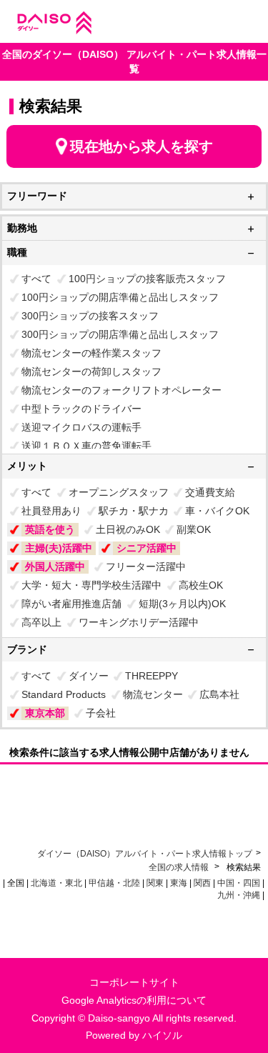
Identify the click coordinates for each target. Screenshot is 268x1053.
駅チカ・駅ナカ (134, 510)
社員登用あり (51, 510)
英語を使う (50, 529)
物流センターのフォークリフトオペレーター (121, 390)
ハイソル (162, 1035)
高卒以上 (41, 622)
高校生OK (201, 585)
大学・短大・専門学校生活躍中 (91, 585)
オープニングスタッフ (119, 492)
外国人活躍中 (55, 566)
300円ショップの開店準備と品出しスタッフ (120, 334)
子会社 (101, 713)
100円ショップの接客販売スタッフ (147, 278)
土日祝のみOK (128, 529)
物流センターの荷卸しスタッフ (91, 371)
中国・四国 (238, 883)
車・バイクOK (217, 510)
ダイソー (89, 676)
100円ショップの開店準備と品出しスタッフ (120, 297)
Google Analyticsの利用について (134, 1000)
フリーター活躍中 (146, 566)
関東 (155, 883)
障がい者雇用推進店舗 (71, 603)
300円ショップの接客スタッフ (90, 315)
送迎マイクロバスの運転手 (81, 427)
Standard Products (63, 694)
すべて (36, 278)
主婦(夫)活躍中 (58, 548)
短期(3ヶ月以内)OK (182, 603)
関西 (202, 883)
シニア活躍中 (146, 548)
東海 (178, 883)
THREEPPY (151, 676)
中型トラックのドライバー (81, 408)
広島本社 (219, 694)
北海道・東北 (56, 883)
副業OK (194, 529)
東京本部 (45, 713)
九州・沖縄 (238, 895)
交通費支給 (210, 492)
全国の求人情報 (180, 867)
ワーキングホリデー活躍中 (139, 622)
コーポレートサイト (134, 982)
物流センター (153, 694)
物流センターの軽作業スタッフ (91, 353)
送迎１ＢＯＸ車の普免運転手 (86, 445)
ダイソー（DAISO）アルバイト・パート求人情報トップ (144, 854)
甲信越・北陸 (114, 883)
